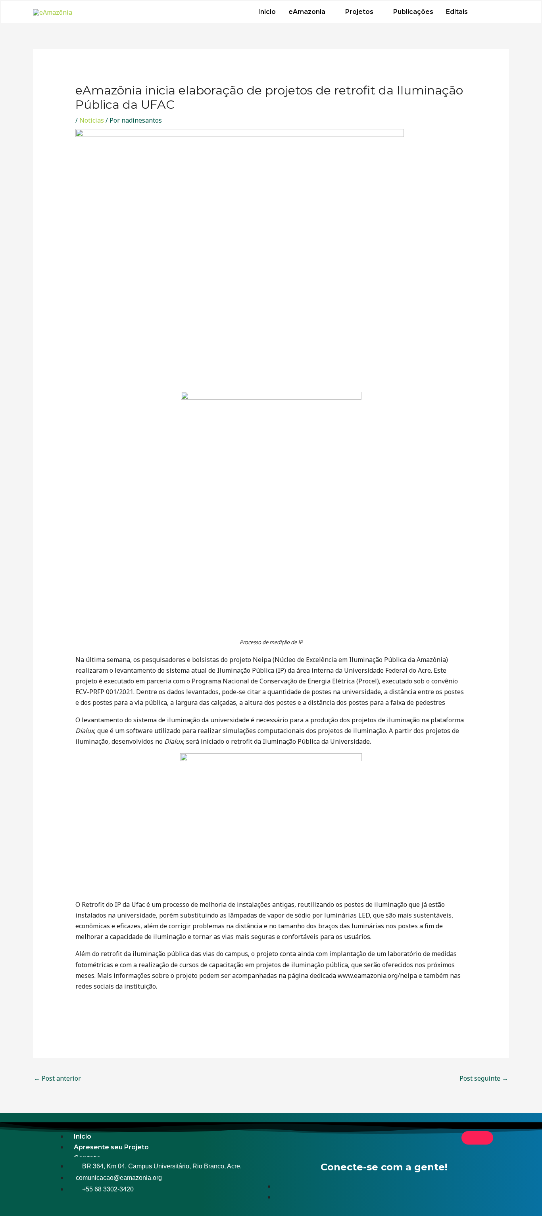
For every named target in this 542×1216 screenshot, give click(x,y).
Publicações (413, 11)
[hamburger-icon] (477, 1138)
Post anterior (57, 1078)
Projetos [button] (359, 11)
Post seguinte (483, 1078)
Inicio (267, 11)
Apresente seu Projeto (111, 1147)
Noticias (91, 120)
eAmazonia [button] (306, 11)
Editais (457, 11)
